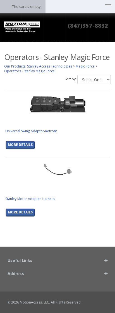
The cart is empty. (27, 6)
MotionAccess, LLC (34, 302)
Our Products (14, 66)
